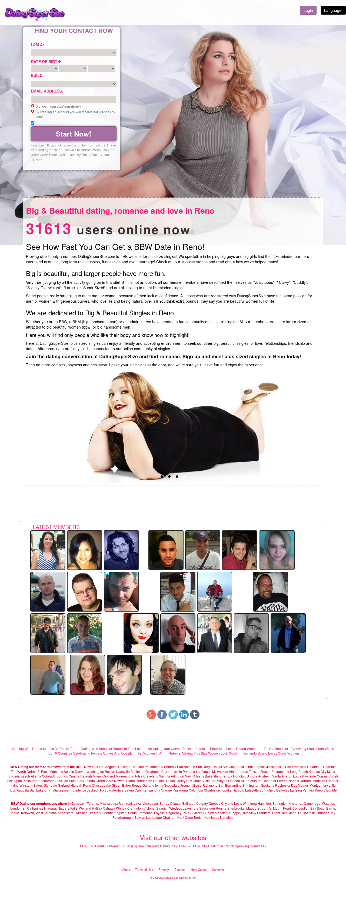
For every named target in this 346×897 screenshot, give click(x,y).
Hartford (238, 790)
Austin (242, 766)
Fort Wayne (219, 780)
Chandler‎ (269, 780)
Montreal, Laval (130, 803)
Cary (138, 790)
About (126, 869)
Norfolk (293, 780)
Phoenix (170, 766)
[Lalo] (214, 632)
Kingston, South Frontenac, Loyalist (139, 812)
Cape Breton (194, 817)
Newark (119, 780)
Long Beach (299, 771)
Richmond (210, 785)
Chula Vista (201, 780)
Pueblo (320, 790)
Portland (189, 771)
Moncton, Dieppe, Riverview (235, 812)
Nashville (123, 771)
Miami (97, 776)
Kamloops (212, 817)
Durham (306, 780)
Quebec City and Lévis (225, 803)
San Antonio (186, 766)
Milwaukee (220, 771)
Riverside (309, 776)
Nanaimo (227, 817)
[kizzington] (141, 632)
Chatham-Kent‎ (173, 817)
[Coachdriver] (288, 632)
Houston (138, 766)
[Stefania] (277, 549)
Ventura (308, 790)
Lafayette (252, 790)
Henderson (144, 780)
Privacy (163, 869)
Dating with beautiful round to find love (111, 748)
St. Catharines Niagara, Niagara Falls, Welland (56, 808)
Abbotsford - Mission (73, 812)
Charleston (212, 790)
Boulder (332, 790)
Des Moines (300, 785)
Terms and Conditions (76, 150)
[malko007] (202, 549)
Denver (80, 771)
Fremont (186, 785)
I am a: (37, 44)
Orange (166, 790)
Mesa (331, 771)
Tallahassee (60, 790)
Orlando (234, 780)
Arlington (177, 776)
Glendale (50, 785)
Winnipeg (250, 803)
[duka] (84, 549)
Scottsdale (171, 785)
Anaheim (264, 776)
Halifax (97, 808)
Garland (64, 785)
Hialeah (76, 785)
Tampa (227, 776)
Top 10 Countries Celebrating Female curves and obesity (89, 753)
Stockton (61, 780)
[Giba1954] (167, 674)
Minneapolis (125, 776)
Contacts (218, 869)
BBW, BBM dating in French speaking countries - (229, 846)
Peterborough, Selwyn (128, 817)
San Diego (204, 766)
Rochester (283, 785)
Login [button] (308, 10)
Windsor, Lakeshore (183, 808)
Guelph (208, 812)
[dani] (177, 591)
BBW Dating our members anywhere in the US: (45, 766)
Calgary (202, 803)
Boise (197, 785)
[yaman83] (121, 549)
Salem (129, 790)
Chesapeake (101, 785)
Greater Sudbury (100, 812)
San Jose (230, 766)
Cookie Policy (39, 155)
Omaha (74, 776)
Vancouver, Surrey (156, 803)
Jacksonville (275, 766)
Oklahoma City (156, 771)
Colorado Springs (55, 776)
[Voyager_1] (177, 632)
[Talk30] (166, 549)
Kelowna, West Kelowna (39, 812)
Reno (87, 785)
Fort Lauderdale (112, 790)
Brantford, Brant (268, 812)
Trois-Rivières (192, 812)
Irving (159, 785)
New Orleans (194, 776)
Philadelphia (154, 766)
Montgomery (319, 785)
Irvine (15, 785)
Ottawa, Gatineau (182, 803)
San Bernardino (230, 785)
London (16, 808)
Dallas (217, 766)
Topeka (226, 790)
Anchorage (46, 780)
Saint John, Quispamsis (298, 812)
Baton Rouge (132, 785)
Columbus (314, 766)
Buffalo (170, 780)
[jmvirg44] (270, 591)
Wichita (164, 776)
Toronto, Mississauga (102, 803)
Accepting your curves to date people (176, 748)
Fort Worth (18, 771)
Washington (95, 771)
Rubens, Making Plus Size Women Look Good (203, 753)
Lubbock (332, 780)
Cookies (179, 869)
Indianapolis (256, 766)
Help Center (199, 869)
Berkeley (282, 790)
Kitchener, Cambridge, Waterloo (311, 803)
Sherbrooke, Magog (242, 808)
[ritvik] (47, 632)
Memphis (56, 771)
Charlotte (330, 766)
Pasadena (180, 790)
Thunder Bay (325, 812)
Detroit (31, 771)
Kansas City (317, 771)
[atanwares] (47, 674)
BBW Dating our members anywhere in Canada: (47, 803)
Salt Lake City (40, 790)
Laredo (282, 780)
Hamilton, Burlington (273, 803)
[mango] (214, 591)
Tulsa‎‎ (138, 776)
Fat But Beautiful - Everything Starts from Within (299, 748)
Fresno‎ (265, 771)
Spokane (268, 785)
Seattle (69, 771)
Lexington (14, 780)
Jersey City (184, 780)
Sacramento (280, 771)
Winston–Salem (31, 785)
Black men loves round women (234, 748)
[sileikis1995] (47, 591)
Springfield (267, 790)
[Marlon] (239, 549)
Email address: (47, 91)
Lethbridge (154, 817)
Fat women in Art (150, 753)
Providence (77, 790)
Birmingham (251, 785)
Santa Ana (280, 776)
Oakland (108, 776)
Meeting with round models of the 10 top (43, 748)
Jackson (93, 790)
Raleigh (86, 776)
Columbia (196, 790)
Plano (130, 780)
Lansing (296, 790)
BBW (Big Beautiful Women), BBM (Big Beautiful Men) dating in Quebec (133, 846)
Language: (333, 10)
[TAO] (47, 549)
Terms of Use (144, 869)
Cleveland (150, 776)
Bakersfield (213, 776)
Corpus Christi (327, 776)
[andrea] (251, 632)
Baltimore (138, 771)
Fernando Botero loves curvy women (270, 753)
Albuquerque (238, 771)
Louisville (175, 771)
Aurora (252, 776)
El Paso (43, 771)
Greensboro (104, 780)
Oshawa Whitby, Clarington (123, 808)
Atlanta (36, 776)
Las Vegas (203, 771)
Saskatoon (207, 808)
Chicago (124, 766)
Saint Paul (76, 780)
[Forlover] (84, 591)
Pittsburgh (30, 780)
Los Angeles (108, 766)
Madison (318, 780)
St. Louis (294, 776)
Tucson (254, 771)
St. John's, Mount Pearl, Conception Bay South (291, 808)
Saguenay (173, 812)
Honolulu (240, 776)
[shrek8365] (121, 591)
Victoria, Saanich (156, 808)
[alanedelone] (84, 632)
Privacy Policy (100, 150)
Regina (221, 808)
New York (91, 766)
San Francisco (295, 766)
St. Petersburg (251, 780)
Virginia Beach (19, 776)
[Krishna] (87, 674)
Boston (110, 771)
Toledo (90, 780)
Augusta (23, 790)
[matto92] (124, 674)
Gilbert (116, 785)
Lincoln (158, 780)
